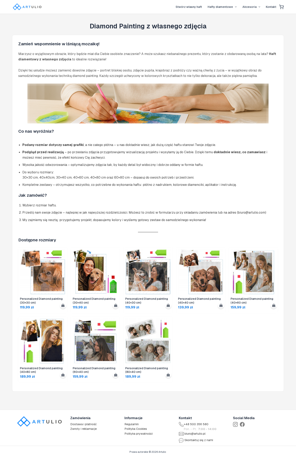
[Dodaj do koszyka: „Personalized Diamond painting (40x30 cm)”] (168, 305)
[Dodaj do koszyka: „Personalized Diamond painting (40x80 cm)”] (63, 375)
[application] (235, 7)
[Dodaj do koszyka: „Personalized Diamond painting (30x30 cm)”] (63, 305)
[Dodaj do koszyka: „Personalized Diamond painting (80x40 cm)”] (168, 375)
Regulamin (131, 424)
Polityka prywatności (138, 433)
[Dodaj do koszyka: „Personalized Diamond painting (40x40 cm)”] (221, 305)
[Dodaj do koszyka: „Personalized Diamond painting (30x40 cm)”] (116, 305)
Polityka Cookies (135, 429)
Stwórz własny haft (189, 7)
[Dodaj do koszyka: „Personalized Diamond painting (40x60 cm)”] (274, 305)
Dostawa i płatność (83, 424)
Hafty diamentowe (220, 7)
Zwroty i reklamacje (83, 429)
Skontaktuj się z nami (198, 440)
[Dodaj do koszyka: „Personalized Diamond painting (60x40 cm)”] (116, 375)
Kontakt (271, 7)
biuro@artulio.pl (195, 433)
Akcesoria (249, 7)
